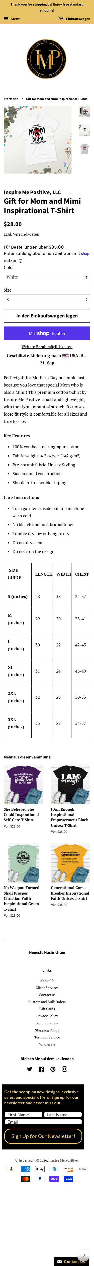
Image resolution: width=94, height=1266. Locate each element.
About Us (47, 980)
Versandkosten (26, 234)
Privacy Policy (47, 1015)
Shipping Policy (47, 1030)
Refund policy (47, 1023)
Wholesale (47, 1044)
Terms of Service (47, 1037)
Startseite (11, 99)
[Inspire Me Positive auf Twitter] (29, 1070)
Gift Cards (47, 1008)
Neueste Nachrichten (47, 952)
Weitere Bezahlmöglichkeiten (47, 346)
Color (9, 267)
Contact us (47, 994)
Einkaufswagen (77, 19)
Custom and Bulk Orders (47, 1001)
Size (8, 290)
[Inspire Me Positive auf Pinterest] (53, 1070)
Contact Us (73, 1261)
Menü (15, 18)
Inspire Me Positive (63, 1160)
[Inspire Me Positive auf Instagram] (64, 1070)
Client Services (47, 987)
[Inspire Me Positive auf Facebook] (41, 1070)
